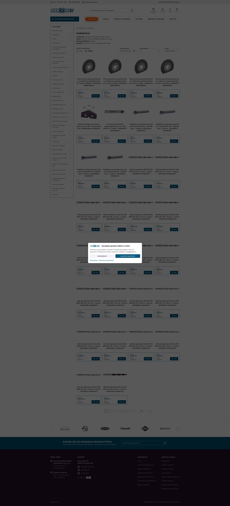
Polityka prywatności (106, 260)
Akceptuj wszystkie (128, 256)
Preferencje (102, 256)
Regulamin (94, 260)
